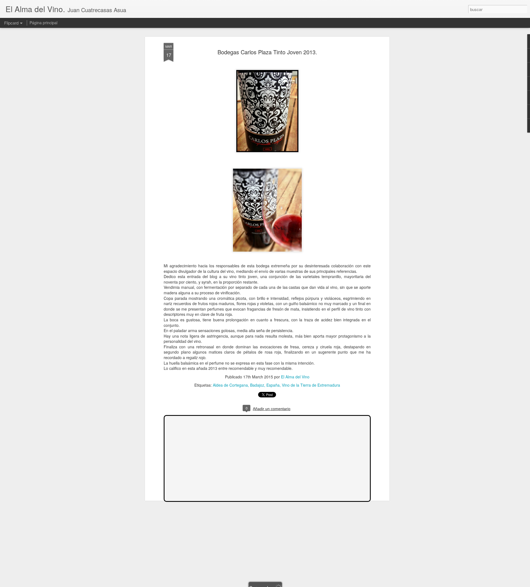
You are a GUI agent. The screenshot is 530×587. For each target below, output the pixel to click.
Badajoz (257, 385)
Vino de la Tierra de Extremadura (311, 385)
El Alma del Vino (295, 376)
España (273, 385)
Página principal (43, 22)
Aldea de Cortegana (230, 385)
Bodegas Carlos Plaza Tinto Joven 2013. (267, 52)
